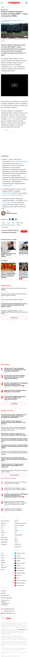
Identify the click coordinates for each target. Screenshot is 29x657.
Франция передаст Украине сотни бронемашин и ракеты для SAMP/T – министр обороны (8, 253)
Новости (3, 518)
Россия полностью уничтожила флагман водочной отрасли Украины (14, 294)
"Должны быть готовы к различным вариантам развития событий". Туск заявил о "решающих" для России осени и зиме (13, 429)
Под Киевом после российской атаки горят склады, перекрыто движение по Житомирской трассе (14, 459)
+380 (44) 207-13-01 (8, 609)
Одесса (3, 557)
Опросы (16, 542)
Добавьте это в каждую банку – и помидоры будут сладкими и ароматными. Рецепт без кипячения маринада (8, 274)
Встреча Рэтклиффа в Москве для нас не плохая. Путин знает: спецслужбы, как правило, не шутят (14, 305)
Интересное (4, 544)
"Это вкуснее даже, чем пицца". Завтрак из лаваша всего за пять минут (15, 482)
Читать (24, 231)
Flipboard (19, 575)
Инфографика (4, 542)
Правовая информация (6, 597)
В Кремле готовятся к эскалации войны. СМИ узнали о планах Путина (15, 391)
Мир (2, 527)
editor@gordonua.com (9, 613)
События (8, 6)
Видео (16, 539)
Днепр (2, 564)
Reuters (9, 119)
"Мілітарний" (6, 193)
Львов (2, 555)
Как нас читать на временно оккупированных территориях (5, 602)
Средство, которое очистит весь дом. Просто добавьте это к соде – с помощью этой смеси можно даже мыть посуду (15, 503)
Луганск (3, 569)
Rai (24, 53)
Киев (2, 553)
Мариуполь (3, 567)
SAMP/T (18, 224)
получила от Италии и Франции (12, 195)
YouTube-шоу (18, 544)
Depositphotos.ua (22, 629)
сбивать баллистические (18, 161)
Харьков (3, 562)
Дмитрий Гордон (21, 553)
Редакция (3, 593)
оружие (3, 222)
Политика (3, 523)
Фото (16, 537)
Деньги (3, 525)
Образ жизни (4, 537)
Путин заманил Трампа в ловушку (12, 299)
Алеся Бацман (20, 570)
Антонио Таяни (5, 227)
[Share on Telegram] (16, 219)
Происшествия (4, 539)
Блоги (16, 527)
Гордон (2, 6)
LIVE (16, 532)
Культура (3, 532)
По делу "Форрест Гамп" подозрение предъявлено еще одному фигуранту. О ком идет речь (13, 422)
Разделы (17, 518)
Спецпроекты (18, 546)
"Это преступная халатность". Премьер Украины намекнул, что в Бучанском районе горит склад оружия (14, 446)
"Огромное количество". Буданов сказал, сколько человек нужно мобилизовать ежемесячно (12, 465)
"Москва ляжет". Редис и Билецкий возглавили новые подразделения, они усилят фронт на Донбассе (15, 370)
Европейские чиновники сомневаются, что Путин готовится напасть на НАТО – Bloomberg (14, 434)
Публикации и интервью (20, 523)
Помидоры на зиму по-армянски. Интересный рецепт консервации (13, 509)
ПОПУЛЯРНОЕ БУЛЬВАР (8, 478)
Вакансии (3, 590)
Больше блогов (14, 317)
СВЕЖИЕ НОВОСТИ (7, 410)
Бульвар (4, 260)
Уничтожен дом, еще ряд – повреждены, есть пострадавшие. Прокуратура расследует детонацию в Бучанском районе (13, 416)
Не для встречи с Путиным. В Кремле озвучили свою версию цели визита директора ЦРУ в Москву (14, 377)
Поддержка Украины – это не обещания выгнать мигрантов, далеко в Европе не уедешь (14, 312)
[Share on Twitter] (13, 219)
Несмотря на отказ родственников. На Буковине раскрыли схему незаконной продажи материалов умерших (14, 453)
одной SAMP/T (7, 185)
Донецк (3, 560)
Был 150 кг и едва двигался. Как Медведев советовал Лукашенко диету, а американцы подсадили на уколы (16, 384)
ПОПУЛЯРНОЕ (5, 364)
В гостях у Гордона (19, 525)
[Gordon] (14, 3)
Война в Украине (5, 520)
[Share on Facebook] (10, 219)
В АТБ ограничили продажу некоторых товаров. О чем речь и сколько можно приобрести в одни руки (14, 440)
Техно (2, 534)
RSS (18, 578)
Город (2, 550)
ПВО (13, 222)
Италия (8, 222)
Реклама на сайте (5, 595)
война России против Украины (8, 224)
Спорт (2, 530)
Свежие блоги (6, 285)
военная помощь (19, 222)
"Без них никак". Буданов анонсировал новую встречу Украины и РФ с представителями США (14, 398)
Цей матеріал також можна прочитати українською (12, 21)
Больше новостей (14, 475)
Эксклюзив (17, 534)
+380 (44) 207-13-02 (8, 611)
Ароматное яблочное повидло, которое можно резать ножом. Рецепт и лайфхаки (15, 488)
